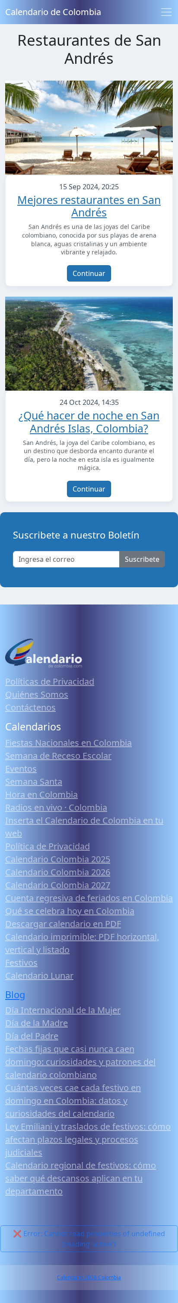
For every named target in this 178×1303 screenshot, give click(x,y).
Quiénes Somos (36, 694)
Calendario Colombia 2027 (57, 885)
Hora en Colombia (41, 794)
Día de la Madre (36, 1023)
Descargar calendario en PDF (63, 924)
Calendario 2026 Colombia (89, 1277)
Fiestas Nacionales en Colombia (68, 743)
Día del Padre (31, 1036)
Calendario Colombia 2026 (57, 872)
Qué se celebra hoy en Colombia (69, 911)
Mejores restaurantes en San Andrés (89, 206)
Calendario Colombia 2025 (57, 859)
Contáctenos (30, 707)
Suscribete (142, 559)
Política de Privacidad (47, 846)
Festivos (21, 962)
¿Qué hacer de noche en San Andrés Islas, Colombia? (89, 421)
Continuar (89, 273)
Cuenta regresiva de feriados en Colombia (89, 898)
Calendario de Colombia (53, 12)
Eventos (21, 768)
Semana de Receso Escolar (58, 755)
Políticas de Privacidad (49, 681)
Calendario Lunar (39, 975)
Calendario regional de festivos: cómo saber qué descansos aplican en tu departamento (80, 1178)
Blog (15, 994)
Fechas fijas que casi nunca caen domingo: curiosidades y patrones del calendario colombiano (80, 1062)
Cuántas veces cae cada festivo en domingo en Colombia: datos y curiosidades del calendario (73, 1100)
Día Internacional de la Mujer (63, 1010)
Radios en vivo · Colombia (56, 807)
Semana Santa (33, 781)
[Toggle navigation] (166, 12)
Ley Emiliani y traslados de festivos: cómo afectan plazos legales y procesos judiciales (88, 1139)
